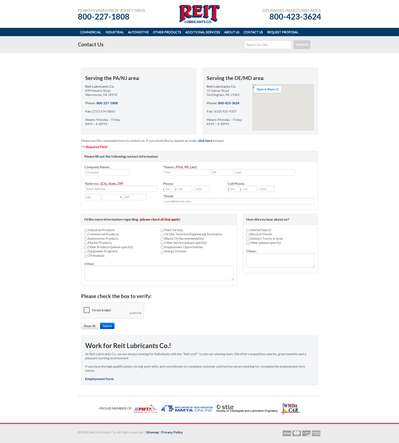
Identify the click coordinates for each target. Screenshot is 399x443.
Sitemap (152, 432)
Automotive (138, 32)
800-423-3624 (295, 16)
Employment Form (99, 379)
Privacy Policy (172, 432)
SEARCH (302, 45)
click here (205, 140)
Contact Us (253, 32)
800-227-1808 (103, 16)
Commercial (90, 32)
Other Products (167, 32)
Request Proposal (282, 32)
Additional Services (202, 32)
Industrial (114, 32)
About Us (231, 32)
